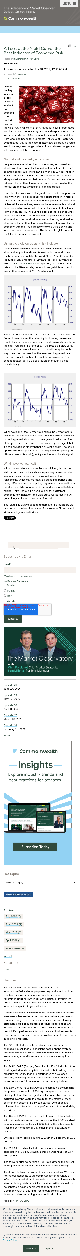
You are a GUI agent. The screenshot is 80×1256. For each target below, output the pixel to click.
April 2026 (14, 940)
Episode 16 (10, 725)
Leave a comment (12, 79)
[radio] (40, 585)
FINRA (18, 1200)
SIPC (27, 1200)
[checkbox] (40, 593)
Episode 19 (10, 695)
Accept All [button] (31, 1248)
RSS (6, 970)
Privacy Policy (10, 1240)
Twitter (26, 63)
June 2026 (14, 924)
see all (8, 956)
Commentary (20, 74)
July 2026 (13, 916)
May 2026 (13, 932)
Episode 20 (10, 684)
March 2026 (15, 948)
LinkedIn (20, 63)
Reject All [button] (49, 1248)
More (7, 735)
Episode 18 (10, 705)
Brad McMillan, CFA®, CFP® (26, 59)
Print (74, 46)
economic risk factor (28, 263)
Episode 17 (10, 715)
